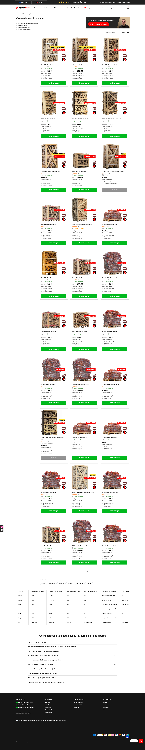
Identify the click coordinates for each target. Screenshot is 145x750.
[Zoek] (124, 8)
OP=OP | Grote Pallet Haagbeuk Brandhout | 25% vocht (52, 438)
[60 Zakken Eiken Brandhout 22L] (114, 316)
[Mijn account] (121, 8)
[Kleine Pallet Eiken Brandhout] (84, 156)
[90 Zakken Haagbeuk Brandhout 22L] (84, 369)
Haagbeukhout (79, 583)
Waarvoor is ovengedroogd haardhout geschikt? (42, 678)
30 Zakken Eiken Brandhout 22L (109, 224)
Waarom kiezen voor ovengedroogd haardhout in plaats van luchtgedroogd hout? (52, 647)
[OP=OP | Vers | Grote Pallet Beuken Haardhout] (114, 156)
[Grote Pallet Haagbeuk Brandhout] (84, 102)
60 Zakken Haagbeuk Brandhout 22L (49, 492)
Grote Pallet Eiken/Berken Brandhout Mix (111, 118)
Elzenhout (89, 583)
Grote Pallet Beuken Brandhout (79, 65)
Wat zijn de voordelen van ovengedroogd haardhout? (43, 651)
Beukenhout (52, 583)
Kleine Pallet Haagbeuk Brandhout (80, 331)
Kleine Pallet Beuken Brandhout (48, 224)
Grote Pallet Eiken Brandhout (48, 65)
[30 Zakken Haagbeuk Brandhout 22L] (114, 369)
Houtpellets (53, 8)
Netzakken (45, 8)
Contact (104, 8)
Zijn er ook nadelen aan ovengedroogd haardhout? (43, 655)
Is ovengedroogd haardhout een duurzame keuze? (42, 673)
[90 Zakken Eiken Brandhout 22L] (114, 262)
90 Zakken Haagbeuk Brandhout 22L (80, 384)
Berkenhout (61, 583)
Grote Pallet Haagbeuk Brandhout (80, 118)
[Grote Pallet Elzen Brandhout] (53, 262)
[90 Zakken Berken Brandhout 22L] (84, 530)
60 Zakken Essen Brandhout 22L (110, 546)
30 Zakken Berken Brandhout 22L (79, 437)
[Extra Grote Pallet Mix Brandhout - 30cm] (53, 156)
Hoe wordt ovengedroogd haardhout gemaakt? (41, 664)
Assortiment (48, 699)
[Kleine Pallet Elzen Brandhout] (53, 530)
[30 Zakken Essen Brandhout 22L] (114, 422)
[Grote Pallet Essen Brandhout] (53, 102)
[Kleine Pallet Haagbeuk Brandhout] (84, 316)
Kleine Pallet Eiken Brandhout (79, 171)
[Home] (21, 14)
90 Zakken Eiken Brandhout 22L (109, 278)
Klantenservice (107, 699)
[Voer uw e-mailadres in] (69, 725)
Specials (91, 8)
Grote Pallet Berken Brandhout (109, 65)
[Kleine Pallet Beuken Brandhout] (53, 209)
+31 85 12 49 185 (78, 705)
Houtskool (69, 8)
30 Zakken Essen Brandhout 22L (110, 437)
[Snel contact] (141, 741)
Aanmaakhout (48, 710)
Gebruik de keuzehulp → (98, 24)
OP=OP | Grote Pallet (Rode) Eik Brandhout (82, 224)
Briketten (61, 8)
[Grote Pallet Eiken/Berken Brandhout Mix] (114, 102)
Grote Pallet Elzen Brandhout (48, 278)
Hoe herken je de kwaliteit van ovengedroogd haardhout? (45, 660)
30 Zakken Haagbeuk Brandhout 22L (110, 384)
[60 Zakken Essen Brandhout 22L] (114, 530)
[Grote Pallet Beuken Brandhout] (84, 49)
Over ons (115, 8)
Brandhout (36, 8)
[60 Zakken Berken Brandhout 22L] (114, 477)
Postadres (76, 707)
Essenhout (70, 583)
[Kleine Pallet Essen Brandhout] (53, 316)
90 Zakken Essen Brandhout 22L (49, 384)
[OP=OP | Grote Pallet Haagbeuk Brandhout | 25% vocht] (53, 422)
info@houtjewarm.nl (78, 702)
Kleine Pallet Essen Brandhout (48, 331)
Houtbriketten (48, 712)
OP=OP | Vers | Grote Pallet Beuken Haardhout (113, 171)
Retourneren (105, 707)
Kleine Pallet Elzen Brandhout (48, 546)
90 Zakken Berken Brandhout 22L (79, 546)
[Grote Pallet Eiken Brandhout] (53, 49)
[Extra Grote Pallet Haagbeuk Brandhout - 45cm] (84, 477)
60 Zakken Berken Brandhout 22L (110, 492)
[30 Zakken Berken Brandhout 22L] (84, 422)
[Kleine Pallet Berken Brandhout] (84, 262)
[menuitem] (37, 8)
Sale (85, 8)
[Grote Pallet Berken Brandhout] (114, 49)
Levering (109, 8)
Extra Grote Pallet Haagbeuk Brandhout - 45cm (83, 492)
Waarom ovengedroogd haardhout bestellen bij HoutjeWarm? (46, 682)
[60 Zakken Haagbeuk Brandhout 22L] (53, 477)
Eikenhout (43, 583)
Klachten (105, 705)
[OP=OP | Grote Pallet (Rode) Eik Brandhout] (84, 209)
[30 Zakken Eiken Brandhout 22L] (114, 209)
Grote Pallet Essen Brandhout (48, 118)
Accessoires (77, 8)
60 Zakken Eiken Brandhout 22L (109, 331)
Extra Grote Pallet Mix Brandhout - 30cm (50, 171)
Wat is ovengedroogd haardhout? (38, 642)
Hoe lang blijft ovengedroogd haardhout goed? (41, 669)
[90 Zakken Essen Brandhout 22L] (53, 369)
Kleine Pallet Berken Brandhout (79, 278)
